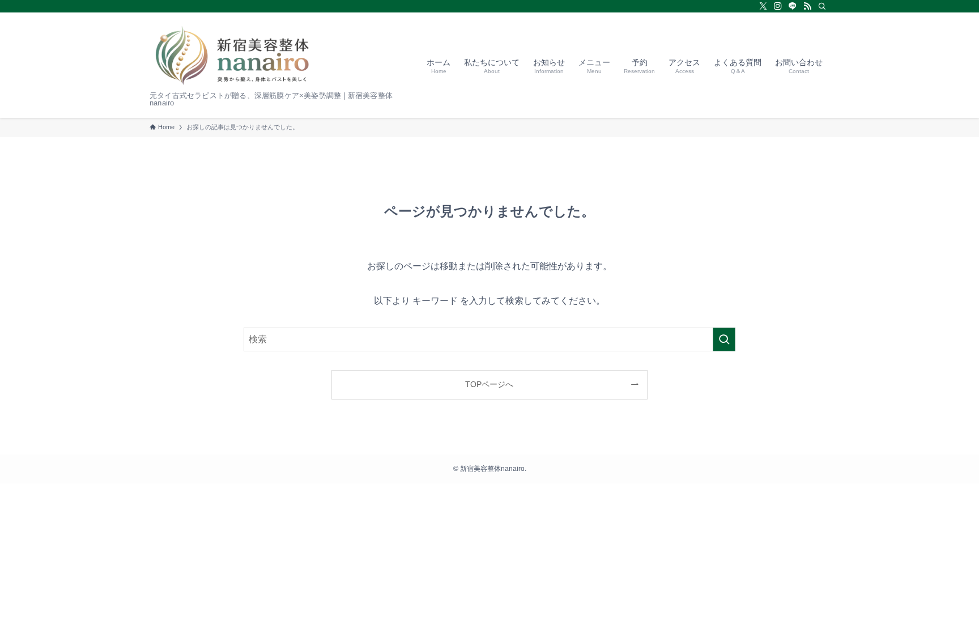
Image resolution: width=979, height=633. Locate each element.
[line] (792, 6)
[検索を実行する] (724, 339)
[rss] (807, 6)
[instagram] (778, 6)
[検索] (822, 6)
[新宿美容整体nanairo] (232, 56)
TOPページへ (489, 384)
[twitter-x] (763, 6)
